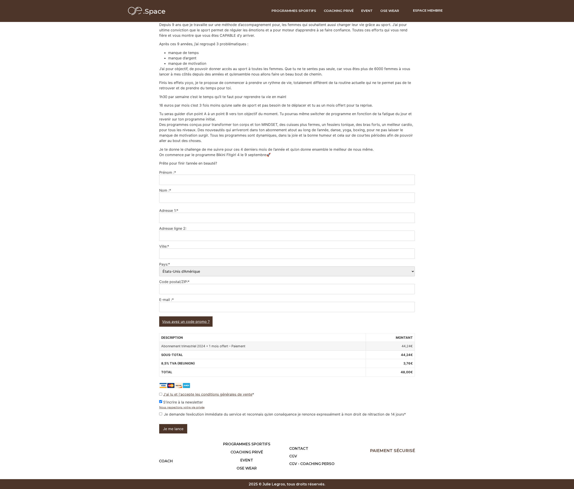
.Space (154, 11)
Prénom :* (167, 172)
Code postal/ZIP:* (174, 281)
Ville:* (164, 246)
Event (367, 11)
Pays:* (164, 264)
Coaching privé (339, 11)
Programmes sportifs (294, 11)
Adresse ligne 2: (172, 228)
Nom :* (165, 190)
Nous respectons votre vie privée (181, 407)
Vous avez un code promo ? (186, 321)
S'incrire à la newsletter (183, 402)
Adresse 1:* (168, 210)
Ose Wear (389, 11)
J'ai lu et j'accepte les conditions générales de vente (207, 394)
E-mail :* (166, 299)
